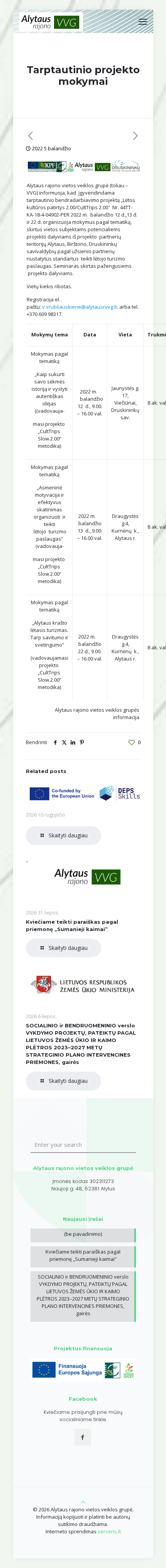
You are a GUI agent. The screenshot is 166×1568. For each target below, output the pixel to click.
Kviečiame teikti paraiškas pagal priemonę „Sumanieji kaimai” (83, 1255)
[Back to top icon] (83, 1502)
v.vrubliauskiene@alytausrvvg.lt (79, 306)
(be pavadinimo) (83, 1233)
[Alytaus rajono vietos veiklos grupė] (51, 21)
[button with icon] (83, 1437)
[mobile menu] (142, 21)
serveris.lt (109, 1531)
